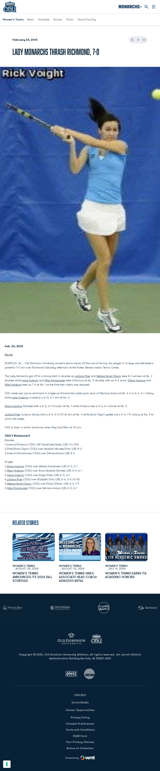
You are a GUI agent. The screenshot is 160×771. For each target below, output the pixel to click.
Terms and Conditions (80, 729)
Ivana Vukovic (30, 380)
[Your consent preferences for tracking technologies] (7, 764)
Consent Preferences (80, 723)
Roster (57, 19)
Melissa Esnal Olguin (108, 376)
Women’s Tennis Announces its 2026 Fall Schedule (32, 577)
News (30, 19)
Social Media (80, 702)
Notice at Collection (80, 748)
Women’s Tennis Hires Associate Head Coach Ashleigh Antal (78, 577)
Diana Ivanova (136, 380)
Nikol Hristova (13, 384)
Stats (69, 19)
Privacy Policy (80, 717)
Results (9, 354)
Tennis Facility (86, 19)
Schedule (43, 19)
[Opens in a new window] (71, 674)
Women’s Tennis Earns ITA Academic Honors (126, 575)
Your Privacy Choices (80, 742)
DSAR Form (80, 735)
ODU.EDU (80, 695)
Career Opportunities (80, 710)
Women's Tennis (23, 565)
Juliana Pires (82, 376)
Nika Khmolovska (55, 380)
